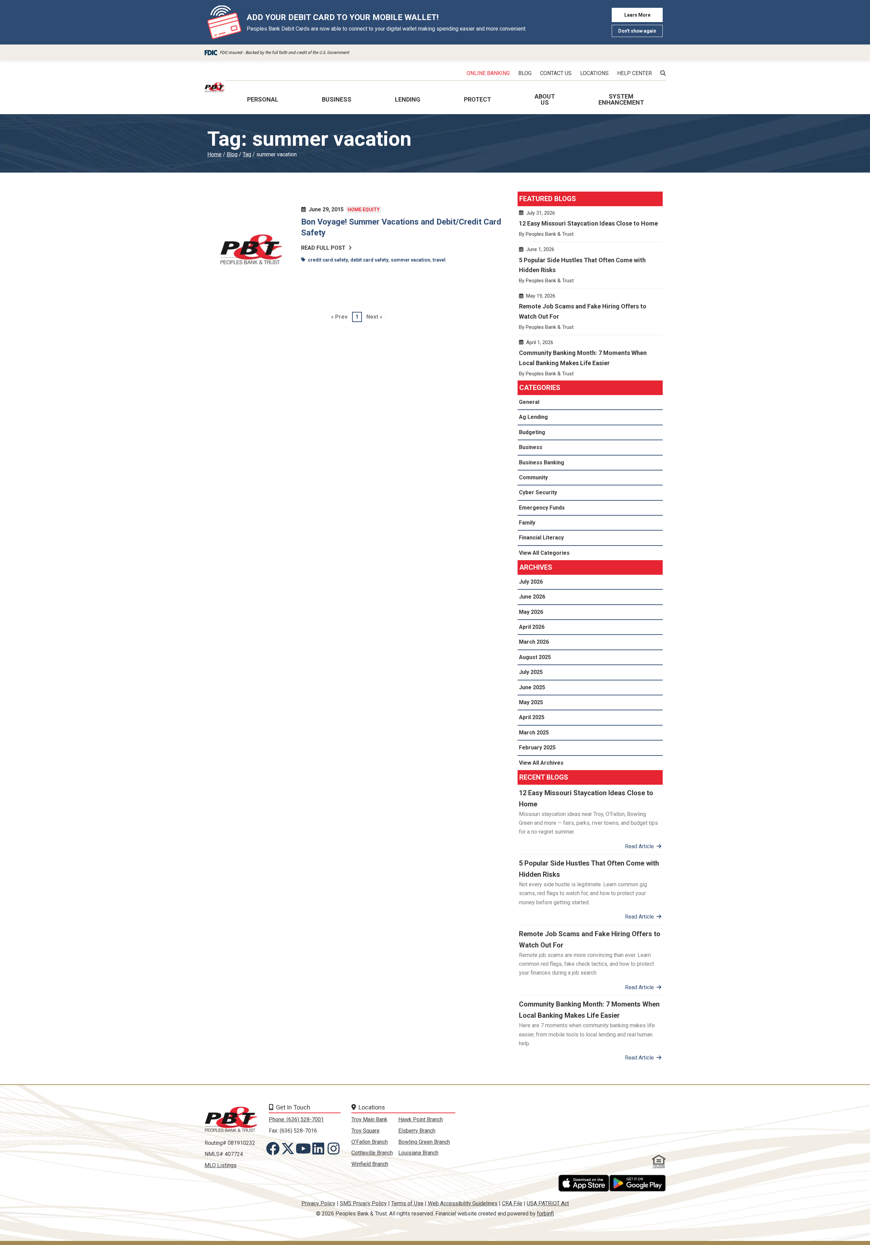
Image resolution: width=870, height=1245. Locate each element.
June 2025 (532, 687)
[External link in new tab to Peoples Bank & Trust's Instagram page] (335, 1148)
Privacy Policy (318, 1203)
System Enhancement (621, 99)
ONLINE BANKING (488, 73)
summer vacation (410, 260)
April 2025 (531, 717)
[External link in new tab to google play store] (637, 1183)
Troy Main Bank (369, 1119)
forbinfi (545, 1213)
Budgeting (532, 432)
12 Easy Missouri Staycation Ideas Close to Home (590, 226)
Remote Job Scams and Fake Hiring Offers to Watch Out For (590, 314)
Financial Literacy (541, 537)
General (529, 402)
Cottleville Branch (372, 1153)
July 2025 (531, 672)
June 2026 (532, 596)
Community (533, 477)
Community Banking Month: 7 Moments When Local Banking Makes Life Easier (590, 361)
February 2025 (537, 747)
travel (439, 260)
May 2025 (531, 702)
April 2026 (531, 627)
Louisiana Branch (418, 1153)
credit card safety (328, 260)
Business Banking (541, 462)
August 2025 (535, 657)
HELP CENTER (634, 73)
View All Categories (544, 553)
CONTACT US (556, 73)
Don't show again (637, 31)
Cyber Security (538, 492)
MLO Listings (221, 1165)
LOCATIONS (594, 73)
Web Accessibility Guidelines (463, 1203)
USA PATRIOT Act (548, 1203)
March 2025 (534, 732)
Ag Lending (533, 417)
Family (527, 522)
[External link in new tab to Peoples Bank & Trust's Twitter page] (289, 1148)
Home (214, 154)
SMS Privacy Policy (363, 1203)
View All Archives (541, 763)
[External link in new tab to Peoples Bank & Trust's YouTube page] (304, 1148)
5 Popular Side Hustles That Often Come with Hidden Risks (590, 268)
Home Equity (364, 209)
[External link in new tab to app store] (583, 1183)
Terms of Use (407, 1203)
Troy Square (365, 1130)
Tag (247, 154)
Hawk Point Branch (420, 1119)
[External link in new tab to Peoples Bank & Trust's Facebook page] (274, 1148)
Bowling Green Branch (424, 1142)
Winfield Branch (369, 1164)
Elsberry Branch (416, 1130)
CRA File (512, 1203)
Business (530, 447)
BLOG (525, 73)
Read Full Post (323, 248)
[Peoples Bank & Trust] (215, 87)
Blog (232, 154)
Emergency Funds (542, 507)
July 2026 (531, 582)
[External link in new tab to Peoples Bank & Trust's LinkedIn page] (319, 1148)
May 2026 (531, 612)
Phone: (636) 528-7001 (296, 1119)
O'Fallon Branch (369, 1142)
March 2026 (534, 642)
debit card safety (369, 260)
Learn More (637, 15)
